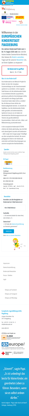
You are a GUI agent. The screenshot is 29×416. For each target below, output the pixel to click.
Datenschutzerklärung (18, 224)
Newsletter (20, 60)
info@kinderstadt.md (7, 324)
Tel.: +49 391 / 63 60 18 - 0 (9, 322)
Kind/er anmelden (18, 57)
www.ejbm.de (5, 328)
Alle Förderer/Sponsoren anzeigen (21, 24)
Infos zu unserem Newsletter (13, 235)
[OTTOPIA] (8, 2)
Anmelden (9, 231)
